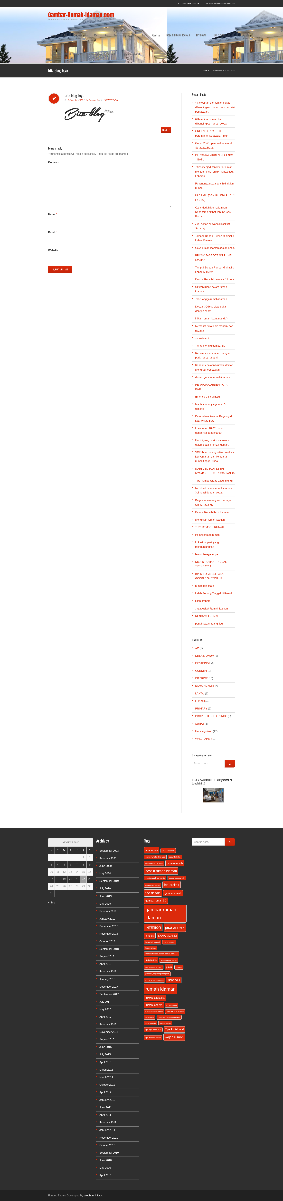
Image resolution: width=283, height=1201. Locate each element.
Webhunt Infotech (94, 1164)
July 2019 (105, 857)
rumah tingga (171, 975)
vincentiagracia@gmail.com (224, 3)
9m (143, 27)
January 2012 (107, 1069)
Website (53, 219)
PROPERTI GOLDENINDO (211, 685)
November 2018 (108, 903)
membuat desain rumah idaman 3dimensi (161, 923)
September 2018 (109, 918)
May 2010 (105, 1137)
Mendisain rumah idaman (210, 489)
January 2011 (107, 1099)
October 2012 (107, 1054)
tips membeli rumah (153, 1007)
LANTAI (199, 662)
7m (124, 27)
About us (156, 27)
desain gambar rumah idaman (212, 346)
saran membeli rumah (154, 981)
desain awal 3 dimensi (154, 833)
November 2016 (108, 1001)
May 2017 (105, 978)
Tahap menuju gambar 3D (210, 315)
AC (197, 617)
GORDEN (201, 640)
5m (106, 27)
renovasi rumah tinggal (154, 950)
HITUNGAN (201, 27)
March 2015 (106, 1039)
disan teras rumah (152, 855)
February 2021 (107, 827)
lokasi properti (169, 911)
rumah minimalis (204, 555)
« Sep (51, 871)
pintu (169, 936)
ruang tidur (174, 949)
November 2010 (108, 1107)
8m (134, 27)
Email (52, 201)
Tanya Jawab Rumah (130, 31)
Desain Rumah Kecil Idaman (212, 481)
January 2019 (107, 888)
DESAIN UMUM (204, 625)
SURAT (199, 693)
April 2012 (105, 1061)
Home (53, 27)
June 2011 (105, 1076)
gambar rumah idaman (160, 883)
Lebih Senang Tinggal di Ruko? (213, 562)
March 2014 (106, 1046)
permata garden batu (153, 937)
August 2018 (106, 925)
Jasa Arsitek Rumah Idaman (211, 577)
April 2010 (105, 1144)
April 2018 (105, 933)
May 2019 (105, 873)
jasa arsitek (174, 897)
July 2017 (105, 971)
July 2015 (105, 1023)
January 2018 (107, 948)
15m (96, 27)
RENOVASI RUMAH (207, 585)
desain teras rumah (176, 847)
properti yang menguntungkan (157, 943)
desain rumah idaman (161, 840)
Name (52, 183)
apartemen (151, 819)
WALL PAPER (203, 708)
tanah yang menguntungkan (169, 987)
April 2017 (105, 986)
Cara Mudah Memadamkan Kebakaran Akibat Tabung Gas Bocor (213, 181)
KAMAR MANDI (204, 655)
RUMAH (111, 31)
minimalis (151, 929)
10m (65, 27)
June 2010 (105, 1129)
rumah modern (153, 974)
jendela (149, 904)
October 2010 (107, 1114)
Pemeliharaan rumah (207, 504)
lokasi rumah (150, 917)
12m (75, 27)
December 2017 (108, 956)
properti (179, 937)
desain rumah (175, 832)
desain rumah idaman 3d (155, 847)
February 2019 (107, 880)
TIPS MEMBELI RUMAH (209, 496)
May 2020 (105, 842)
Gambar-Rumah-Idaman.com (81, 14)
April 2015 (105, 1031)
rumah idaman (160, 958)
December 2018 (108, 895)
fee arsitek (171, 854)
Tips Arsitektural (174, 998)
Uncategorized (203, 700)
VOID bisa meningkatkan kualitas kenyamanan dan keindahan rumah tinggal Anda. (214, 426)
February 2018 (107, 940)
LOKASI (200, 670)
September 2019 (109, 850)
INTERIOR (201, 647)
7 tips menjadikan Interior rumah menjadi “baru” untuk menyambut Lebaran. (214, 141)
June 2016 (105, 1016)
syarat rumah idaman (175, 981)
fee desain (152, 862)
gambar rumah (173, 862)
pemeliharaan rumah (169, 930)
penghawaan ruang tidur (209, 593)
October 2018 (107, 910)
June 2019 (105, 865)
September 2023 (109, 820)
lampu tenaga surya (206, 523)
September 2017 (109, 963)
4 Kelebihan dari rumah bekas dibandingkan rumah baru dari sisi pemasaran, (215, 76)
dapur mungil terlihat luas (155, 826)
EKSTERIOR (203, 632)
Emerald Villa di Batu (207, 366)
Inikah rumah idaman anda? (211, 287)
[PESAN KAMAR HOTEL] (213, 764)
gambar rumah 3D (155, 869)
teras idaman (150, 992)
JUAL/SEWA (218, 27)
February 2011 (107, 1091)
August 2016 (106, 1008)
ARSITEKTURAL (111, 69)
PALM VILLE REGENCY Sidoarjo (66, 31)
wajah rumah (174, 1006)
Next (165, 99)
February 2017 (107, 993)
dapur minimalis (168, 820)
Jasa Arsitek (202, 307)
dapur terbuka (174, 826)
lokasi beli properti (152, 911)
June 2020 (105, 835)
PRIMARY (201, 677)
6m (115, 27)
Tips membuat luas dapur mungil (214, 450)
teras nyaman (165, 992)
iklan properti (202, 570)
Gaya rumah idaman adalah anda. (215, 217)
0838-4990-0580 (193, 3)
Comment (54, 131)
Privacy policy (94, 31)
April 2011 (105, 1084)
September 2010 (109, 1122)
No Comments (92, 69)
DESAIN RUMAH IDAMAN (178, 27)
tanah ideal (149, 987)
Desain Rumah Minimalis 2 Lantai (215, 248)
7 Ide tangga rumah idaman (211, 268)
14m (86, 27)
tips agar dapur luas (153, 999)
